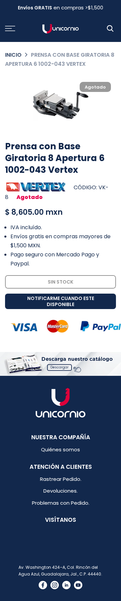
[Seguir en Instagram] (54, 585)
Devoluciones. (60, 490)
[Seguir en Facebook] (43, 585)
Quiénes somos (60, 449)
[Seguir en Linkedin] (66, 585)
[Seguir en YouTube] (78, 585)
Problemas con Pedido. (60, 502)
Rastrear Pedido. (60, 479)
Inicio (13, 55)
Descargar (59, 367)
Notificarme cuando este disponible (60, 301)
